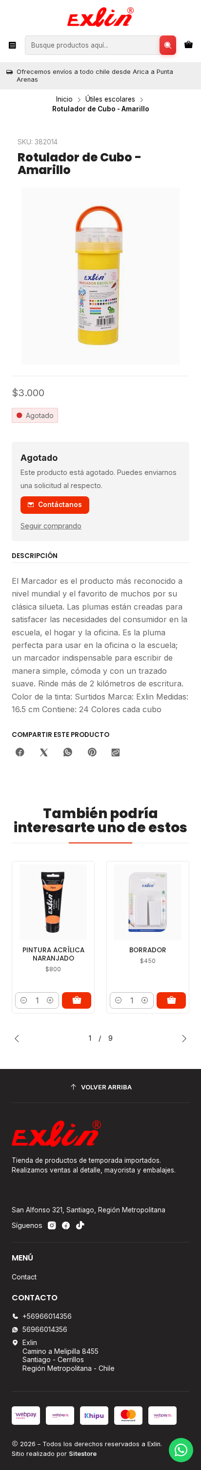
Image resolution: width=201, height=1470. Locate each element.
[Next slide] (182, 1038)
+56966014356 (47, 1316)
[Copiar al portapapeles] (115, 753)
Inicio (64, 99)
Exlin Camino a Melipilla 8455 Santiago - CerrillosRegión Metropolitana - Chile (68, 1355)
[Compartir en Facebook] (20, 753)
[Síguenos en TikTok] (80, 1225)
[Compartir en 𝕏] (44, 753)
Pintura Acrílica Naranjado (53, 954)
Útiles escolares (110, 99)
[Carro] (188, 45)
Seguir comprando (50, 526)
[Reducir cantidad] (24, 1000)
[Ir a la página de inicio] (100, 17)
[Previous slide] (19, 1038)
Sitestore (83, 1453)
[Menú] (12, 45)
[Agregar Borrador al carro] (171, 1000)
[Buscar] (168, 45)
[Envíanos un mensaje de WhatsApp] (181, 1450)
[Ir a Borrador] (148, 902)
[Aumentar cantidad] (50, 1000)
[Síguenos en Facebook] (66, 1225)
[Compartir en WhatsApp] (68, 753)
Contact (24, 1277)
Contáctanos (60, 504)
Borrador (147, 950)
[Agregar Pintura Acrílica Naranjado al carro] (76, 1000)
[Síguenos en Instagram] (52, 1225)
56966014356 (44, 1329)
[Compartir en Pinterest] (91, 753)
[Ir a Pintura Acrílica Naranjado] (53, 902)
